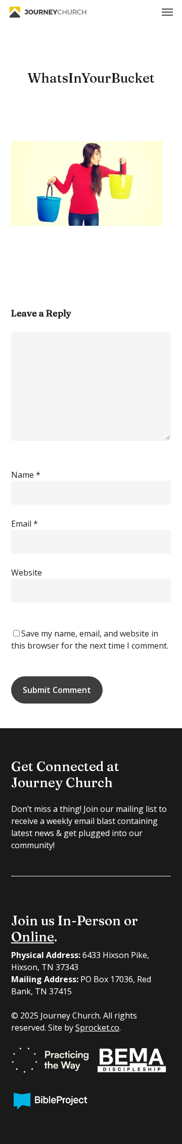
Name (25, 474)
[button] (167, 12)
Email (24, 523)
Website (26, 572)
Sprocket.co (97, 1027)
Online (32, 937)
